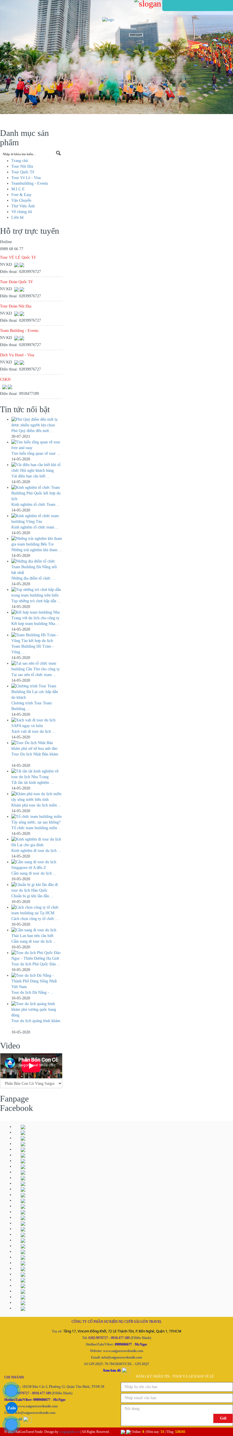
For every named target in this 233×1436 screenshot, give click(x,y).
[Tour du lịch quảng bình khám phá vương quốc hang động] (37, 1009)
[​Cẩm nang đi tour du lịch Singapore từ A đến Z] (37, 865)
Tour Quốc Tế (22, 172)
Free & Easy (21, 195)
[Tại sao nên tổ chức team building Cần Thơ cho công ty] (37, 666)
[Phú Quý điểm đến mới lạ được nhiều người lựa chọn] (37, 422)
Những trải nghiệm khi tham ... (36, 550)
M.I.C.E (18, 189)
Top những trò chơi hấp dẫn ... (36, 601)
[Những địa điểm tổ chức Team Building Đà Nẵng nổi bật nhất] (37, 567)
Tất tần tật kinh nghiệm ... (32, 782)
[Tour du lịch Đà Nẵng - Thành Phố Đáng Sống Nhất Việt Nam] (37, 981)
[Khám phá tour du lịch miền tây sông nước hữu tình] (37, 797)
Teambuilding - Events (29, 183)
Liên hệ (17, 217)
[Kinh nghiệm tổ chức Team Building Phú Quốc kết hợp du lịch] (37, 493)
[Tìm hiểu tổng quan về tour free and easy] (37, 445)
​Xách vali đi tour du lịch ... (33, 731)
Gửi (223, 1418)
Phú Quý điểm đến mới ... (32, 431)
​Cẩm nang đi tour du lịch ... (33, 873)
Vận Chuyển (21, 200)
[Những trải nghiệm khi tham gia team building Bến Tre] (37, 541)
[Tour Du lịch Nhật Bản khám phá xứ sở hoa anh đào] (37, 745)
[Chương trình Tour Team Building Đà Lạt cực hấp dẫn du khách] (37, 691)
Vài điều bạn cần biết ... (30, 476)
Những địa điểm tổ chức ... (33, 578)
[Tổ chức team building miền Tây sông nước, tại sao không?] (37, 819)
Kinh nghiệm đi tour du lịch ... (36, 850)
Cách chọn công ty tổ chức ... (35, 919)
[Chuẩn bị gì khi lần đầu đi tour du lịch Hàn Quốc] (37, 887)
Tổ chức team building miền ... (36, 828)
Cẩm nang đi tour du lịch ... (33, 941)
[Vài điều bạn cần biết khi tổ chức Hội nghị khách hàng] (37, 467)
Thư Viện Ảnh (23, 206)
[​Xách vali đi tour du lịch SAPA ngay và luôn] (37, 723)
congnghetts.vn (69, 1432)
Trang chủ (19, 161)
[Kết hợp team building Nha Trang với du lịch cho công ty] (37, 615)
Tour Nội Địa (22, 166)
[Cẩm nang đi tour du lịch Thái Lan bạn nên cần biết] (37, 933)
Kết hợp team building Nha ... (35, 624)
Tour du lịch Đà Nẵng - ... (32, 992)
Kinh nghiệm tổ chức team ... (35, 527)
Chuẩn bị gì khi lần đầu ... (32, 896)
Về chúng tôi (21, 212)
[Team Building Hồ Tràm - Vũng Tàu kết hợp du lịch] (37, 638)
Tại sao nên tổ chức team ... (33, 675)
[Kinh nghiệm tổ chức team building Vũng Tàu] (37, 519)
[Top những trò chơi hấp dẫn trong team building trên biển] (37, 592)
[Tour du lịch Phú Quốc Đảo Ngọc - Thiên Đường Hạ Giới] (37, 955)
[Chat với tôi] (22, 264)
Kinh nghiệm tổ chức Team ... (35, 504)
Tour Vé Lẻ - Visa (26, 178)
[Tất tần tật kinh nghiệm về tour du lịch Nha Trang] (37, 774)
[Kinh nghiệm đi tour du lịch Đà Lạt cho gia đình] (37, 842)
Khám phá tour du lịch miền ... (36, 805)
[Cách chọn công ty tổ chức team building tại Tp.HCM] (37, 910)
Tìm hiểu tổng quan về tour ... (35, 453)
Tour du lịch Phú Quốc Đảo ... (36, 964)
